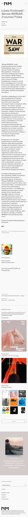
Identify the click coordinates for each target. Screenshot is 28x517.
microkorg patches (15, 511)
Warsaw (23, 231)
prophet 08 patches (21, 512)
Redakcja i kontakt (5, 492)
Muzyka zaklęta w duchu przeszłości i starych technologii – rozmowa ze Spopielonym (14, 464)
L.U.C (8, 231)
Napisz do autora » (6, 260)
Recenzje (3, 23)
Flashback (3, 494)
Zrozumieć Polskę (5, 232)
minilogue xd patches (15, 514)
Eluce (5, 231)
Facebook (3, 497)
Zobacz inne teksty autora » (8, 262)
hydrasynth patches (5, 514)
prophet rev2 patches (6, 511)
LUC (11, 231)
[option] (14, 454)
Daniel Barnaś (4, 21)
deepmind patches (13, 512)
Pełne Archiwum (4, 499)
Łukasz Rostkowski (16, 231)
